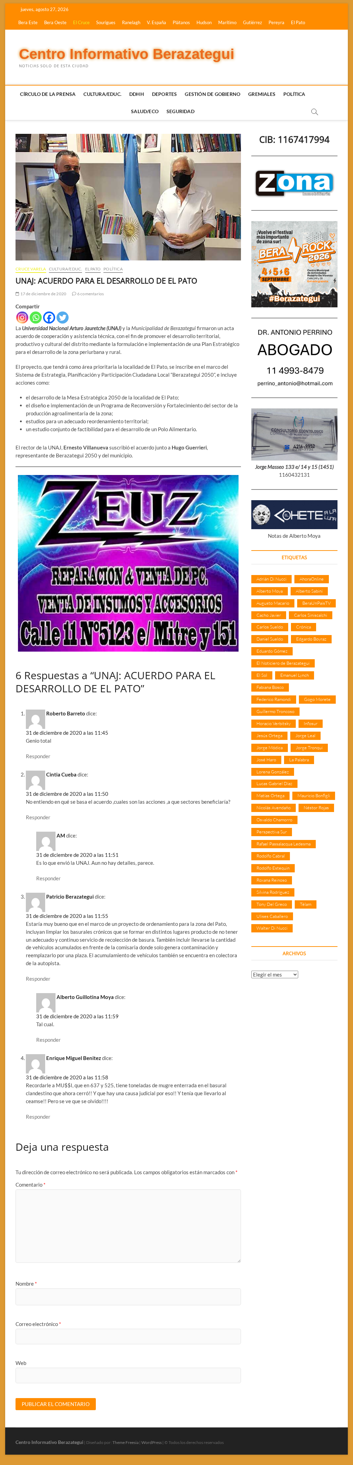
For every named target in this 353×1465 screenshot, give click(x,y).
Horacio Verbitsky (273, 723)
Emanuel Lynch (294, 675)
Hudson (204, 22)
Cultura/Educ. (102, 94)
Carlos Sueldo (269, 627)
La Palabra (299, 759)
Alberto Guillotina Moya (85, 997)
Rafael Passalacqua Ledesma (283, 844)
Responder (38, 756)
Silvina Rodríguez (272, 892)
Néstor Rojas (316, 807)
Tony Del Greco (271, 904)
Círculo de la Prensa (47, 94)
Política (294, 94)
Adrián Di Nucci (271, 579)
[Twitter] (63, 317)
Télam (305, 904)
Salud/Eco (145, 111)
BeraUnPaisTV (316, 603)
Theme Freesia (125, 1442)
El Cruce (81, 22)
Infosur (310, 723)
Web (21, 1363)
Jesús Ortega (269, 735)
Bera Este (28, 22)
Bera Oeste (55, 22)
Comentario (31, 1184)
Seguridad (180, 111)
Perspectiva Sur (271, 831)
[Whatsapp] (36, 317)
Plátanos (181, 22)
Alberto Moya (269, 591)
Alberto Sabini (309, 591)
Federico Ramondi (273, 699)
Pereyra (276, 22)
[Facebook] (49, 317)
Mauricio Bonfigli (313, 795)
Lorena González (272, 771)
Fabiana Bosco (270, 687)
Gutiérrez (252, 22)
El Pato (298, 22)
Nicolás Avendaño (273, 807)
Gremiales (261, 94)
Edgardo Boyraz (311, 639)
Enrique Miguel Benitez (73, 1058)
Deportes (164, 94)
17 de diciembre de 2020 (42, 293)
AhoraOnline (312, 579)
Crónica (303, 627)
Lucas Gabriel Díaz (274, 783)
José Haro (266, 759)
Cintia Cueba (61, 774)
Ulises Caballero (272, 916)
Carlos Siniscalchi (310, 615)
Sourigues (105, 22)
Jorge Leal (305, 735)
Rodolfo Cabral (270, 856)
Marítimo (227, 22)
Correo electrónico (38, 1324)
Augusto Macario (272, 603)
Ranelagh (131, 22)
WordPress (151, 1442)
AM (61, 835)
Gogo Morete (317, 699)
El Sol (261, 675)
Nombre (26, 1283)
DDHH (136, 94)
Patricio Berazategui (70, 896)
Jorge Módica (269, 747)
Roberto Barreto (65, 713)
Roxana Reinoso (271, 880)
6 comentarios (90, 293)
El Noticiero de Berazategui (283, 663)
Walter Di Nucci (272, 928)
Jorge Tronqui (309, 747)
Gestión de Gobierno (212, 94)
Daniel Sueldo (269, 639)
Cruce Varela (31, 268)
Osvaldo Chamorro (274, 819)
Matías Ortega (270, 795)
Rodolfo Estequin (273, 868)
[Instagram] (22, 317)
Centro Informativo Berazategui (126, 54)
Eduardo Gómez (272, 651)
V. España (156, 22)
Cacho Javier (268, 615)
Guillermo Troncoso (275, 711)
